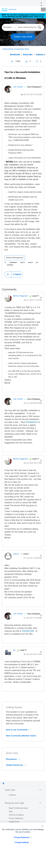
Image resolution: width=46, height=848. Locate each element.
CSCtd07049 (28, 631)
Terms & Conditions (16, 815)
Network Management (14, 258)
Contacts (12, 795)
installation (13, 262)
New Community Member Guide (20, 735)
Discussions (11, 759)
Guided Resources (14, 765)
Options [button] (40, 55)
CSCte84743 (32, 422)
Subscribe (28, 55)
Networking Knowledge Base (16, 49)
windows (10, 265)
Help (10, 811)
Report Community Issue (18, 808)
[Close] (42, 826)
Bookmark (15, 55)
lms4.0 (30, 262)
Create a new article (23, 37)
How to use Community (16, 729)
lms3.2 (22, 262)
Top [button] (3, 783)
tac (37, 262)
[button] (8, 274)
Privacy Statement (21, 837)
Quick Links (10, 790)
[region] (23, 835)
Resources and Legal (14, 803)
